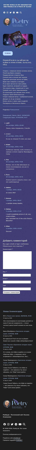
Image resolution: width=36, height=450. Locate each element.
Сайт (4, 285)
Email (5, 278)
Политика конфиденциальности (12, 434)
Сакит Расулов (7, 344)
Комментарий (8, 249)
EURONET (19, 440)
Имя (5, 272)
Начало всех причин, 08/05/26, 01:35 (19, 316)
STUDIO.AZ (17, 438)
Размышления (14, 109)
